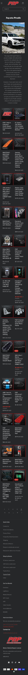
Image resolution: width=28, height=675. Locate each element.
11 (17, 512)
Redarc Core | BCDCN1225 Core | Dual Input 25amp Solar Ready (19, 191)
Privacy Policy (6, 533)
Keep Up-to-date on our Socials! (11, 550)
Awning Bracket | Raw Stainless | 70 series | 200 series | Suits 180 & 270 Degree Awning (7, 327)
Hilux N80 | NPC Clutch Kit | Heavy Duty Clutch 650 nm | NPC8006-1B (7, 253)
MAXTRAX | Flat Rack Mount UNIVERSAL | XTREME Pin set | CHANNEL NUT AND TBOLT (7, 491)
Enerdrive (5, 587)
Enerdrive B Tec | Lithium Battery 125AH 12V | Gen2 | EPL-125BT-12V (19, 488)
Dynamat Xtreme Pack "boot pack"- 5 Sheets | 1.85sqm (19, 224)
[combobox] (14, 9)
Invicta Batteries (7, 608)
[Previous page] (4, 509)
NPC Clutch (6, 598)
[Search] (23, 9)
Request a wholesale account (11, 547)
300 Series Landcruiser (9, 567)
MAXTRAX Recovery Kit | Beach (7, 461)
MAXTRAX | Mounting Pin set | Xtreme (7, 223)
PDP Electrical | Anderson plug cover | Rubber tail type (19, 397)
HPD (4, 601)
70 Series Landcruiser (9, 560)
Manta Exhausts (7, 594)
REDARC (5, 612)
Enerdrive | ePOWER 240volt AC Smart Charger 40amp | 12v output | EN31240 (19, 287)
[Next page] (21, 512)
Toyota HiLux (6, 571)
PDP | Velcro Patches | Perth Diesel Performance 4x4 (7, 126)
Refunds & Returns (8, 543)
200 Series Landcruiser (9, 564)
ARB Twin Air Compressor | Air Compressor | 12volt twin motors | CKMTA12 (7, 398)
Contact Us (6, 526)
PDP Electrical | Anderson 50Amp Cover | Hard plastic (19, 253)
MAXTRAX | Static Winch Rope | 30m (19, 461)
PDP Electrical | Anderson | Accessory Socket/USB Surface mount (7, 433)
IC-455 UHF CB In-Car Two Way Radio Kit (6, 283)
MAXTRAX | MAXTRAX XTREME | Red (18, 430)
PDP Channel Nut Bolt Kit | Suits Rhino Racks (19, 322)
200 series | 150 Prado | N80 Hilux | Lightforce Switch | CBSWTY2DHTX (7, 193)
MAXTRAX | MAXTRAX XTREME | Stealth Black (7, 358)
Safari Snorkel (7, 605)
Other (4, 577)
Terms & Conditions (8, 529)
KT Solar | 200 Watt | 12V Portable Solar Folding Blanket (19, 126)
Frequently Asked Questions (10, 536)
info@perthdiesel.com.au (10, 633)
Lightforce (6, 591)
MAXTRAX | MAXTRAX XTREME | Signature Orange (6, 156)
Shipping (5, 540)
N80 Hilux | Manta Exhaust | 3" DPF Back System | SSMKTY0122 (19, 359)
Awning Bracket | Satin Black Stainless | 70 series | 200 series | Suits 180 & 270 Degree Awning (19, 160)
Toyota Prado (6, 574)
